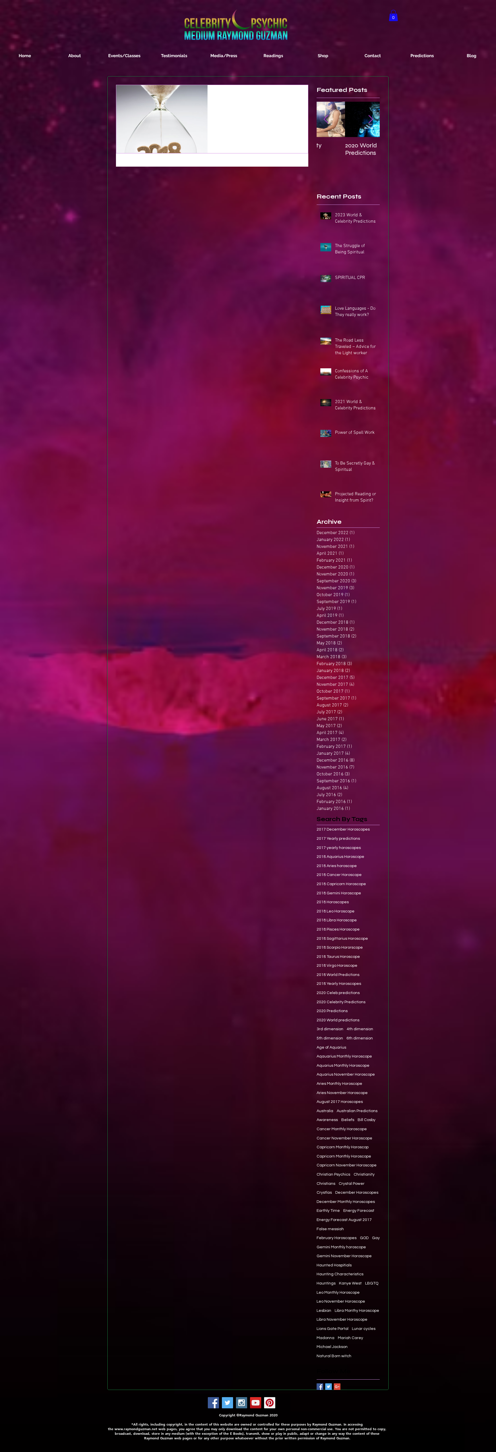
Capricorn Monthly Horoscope (344, 1156)
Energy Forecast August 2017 (344, 1220)
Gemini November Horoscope (344, 1256)
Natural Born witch (334, 1356)
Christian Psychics (333, 1174)
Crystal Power (352, 1184)
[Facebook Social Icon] (213, 1402)
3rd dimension (330, 1029)
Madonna (325, 1338)
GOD (364, 1238)
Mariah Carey (350, 1338)
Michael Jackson (332, 1347)
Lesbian (324, 1311)
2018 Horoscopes (333, 902)
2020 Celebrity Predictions (341, 1002)
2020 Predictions (332, 1011)
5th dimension (330, 1038)
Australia (325, 1111)
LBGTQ (371, 1283)
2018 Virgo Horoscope (337, 966)
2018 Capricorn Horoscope (341, 884)
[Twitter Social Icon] (227, 1402)
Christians (326, 1184)
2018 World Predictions (338, 975)
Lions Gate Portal (332, 1329)
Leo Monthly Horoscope (338, 1293)
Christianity (364, 1174)
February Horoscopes (336, 1238)
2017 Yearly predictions (338, 839)
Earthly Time (328, 1211)
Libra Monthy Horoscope (357, 1311)
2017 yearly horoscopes (339, 848)
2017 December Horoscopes (343, 829)
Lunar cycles (363, 1329)
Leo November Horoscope (341, 1301)
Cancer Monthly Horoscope (342, 1129)
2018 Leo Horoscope (335, 911)
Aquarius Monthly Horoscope (343, 1066)
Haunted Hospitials (334, 1265)
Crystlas (324, 1193)
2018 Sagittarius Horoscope (342, 939)
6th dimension (359, 1038)
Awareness (327, 1120)
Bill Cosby (366, 1120)
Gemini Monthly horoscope (341, 1247)
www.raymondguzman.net (136, 1428)
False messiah (330, 1229)
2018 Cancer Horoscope (339, 875)
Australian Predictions (357, 1111)
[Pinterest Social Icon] (269, 1402)
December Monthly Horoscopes (346, 1202)
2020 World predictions (338, 1020)
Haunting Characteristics (340, 1274)
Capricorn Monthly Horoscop (343, 1147)
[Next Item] (370, 119)
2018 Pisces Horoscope (338, 929)
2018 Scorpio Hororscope (340, 947)
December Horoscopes (356, 1193)
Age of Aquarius (331, 1047)
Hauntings (326, 1283)
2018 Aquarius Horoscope (340, 857)
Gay (376, 1238)
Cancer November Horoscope (344, 1138)
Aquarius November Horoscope (346, 1074)
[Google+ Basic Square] (337, 1386)
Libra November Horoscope (342, 1320)
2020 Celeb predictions (338, 993)
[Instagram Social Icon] (241, 1402)
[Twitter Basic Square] (328, 1386)
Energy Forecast (358, 1211)
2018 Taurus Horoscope (338, 957)
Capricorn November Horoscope (347, 1165)
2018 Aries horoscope (337, 866)
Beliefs (347, 1120)
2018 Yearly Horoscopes (339, 984)
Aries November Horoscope (342, 1093)
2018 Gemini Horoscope (339, 893)
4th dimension (360, 1029)
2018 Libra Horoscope (337, 920)
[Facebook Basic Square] (320, 1386)
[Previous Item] (325, 119)
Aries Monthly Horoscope (339, 1084)
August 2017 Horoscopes (340, 1102)
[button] (393, 15)
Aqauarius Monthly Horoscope (344, 1056)
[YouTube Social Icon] (255, 1402)
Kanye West (350, 1283)
